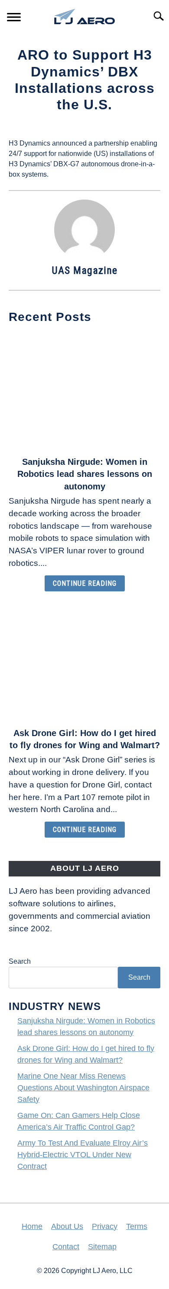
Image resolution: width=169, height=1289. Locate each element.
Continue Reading (85, 583)
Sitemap (102, 1246)
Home (32, 1226)
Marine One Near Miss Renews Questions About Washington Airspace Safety (83, 1088)
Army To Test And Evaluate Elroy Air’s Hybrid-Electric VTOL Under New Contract (82, 1155)
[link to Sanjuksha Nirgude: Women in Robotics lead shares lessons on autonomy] (84, 391)
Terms (136, 1226)
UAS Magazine (84, 270)
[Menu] (14, 18)
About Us (67, 1226)
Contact (65, 1246)
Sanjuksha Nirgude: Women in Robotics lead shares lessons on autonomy (84, 474)
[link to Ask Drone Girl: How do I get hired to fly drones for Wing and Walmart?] (84, 662)
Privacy (104, 1226)
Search (20, 961)
